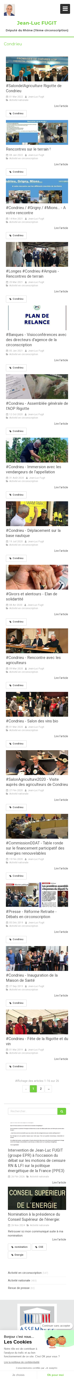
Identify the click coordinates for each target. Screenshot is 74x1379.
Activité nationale (19, 1281)
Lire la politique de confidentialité (21, 1362)
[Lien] (37, 1321)
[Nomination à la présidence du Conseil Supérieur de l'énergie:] (37, 1198)
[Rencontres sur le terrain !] (37, 132)
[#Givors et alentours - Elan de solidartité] (37, 577)
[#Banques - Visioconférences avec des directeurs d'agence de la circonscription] (37, 317)
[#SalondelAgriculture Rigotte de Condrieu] (37, 69)
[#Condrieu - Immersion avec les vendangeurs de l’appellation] (37, 450)
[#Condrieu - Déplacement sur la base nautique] (37, 513)
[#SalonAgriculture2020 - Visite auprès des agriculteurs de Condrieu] (37, 762)
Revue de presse (19, 1288)
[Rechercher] (61, 1111)
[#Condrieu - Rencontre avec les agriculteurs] (37, 640)
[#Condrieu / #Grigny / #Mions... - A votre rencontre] (37, 191)
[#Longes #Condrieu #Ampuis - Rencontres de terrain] (37, 254)
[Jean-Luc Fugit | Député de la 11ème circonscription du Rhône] (9, 10)
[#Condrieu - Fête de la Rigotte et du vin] (37, 1022)
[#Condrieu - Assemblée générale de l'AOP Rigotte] (37, 386)
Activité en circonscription (25, 1273)
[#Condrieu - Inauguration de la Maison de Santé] (37, 958)
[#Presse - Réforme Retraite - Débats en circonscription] (37, 894)
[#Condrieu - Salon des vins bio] (37, 704)
